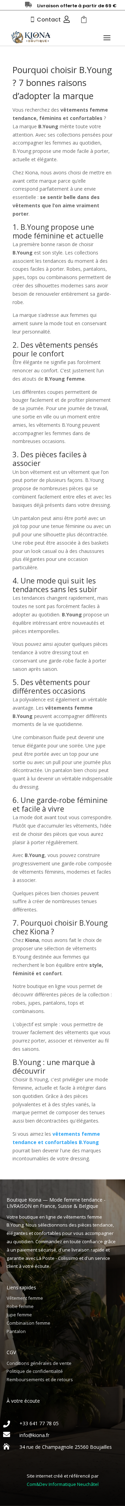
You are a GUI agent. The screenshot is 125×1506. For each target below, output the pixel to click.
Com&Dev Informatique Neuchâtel (63, 1484)
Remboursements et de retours (40, 1379)
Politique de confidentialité (35, 1371)
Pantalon (16, 1331)
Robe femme (20, 1306)
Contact (49, 20)
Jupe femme (19, 1315)
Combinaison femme (28, 1323)
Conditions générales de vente (39, 1363)
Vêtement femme (25, 1298)
